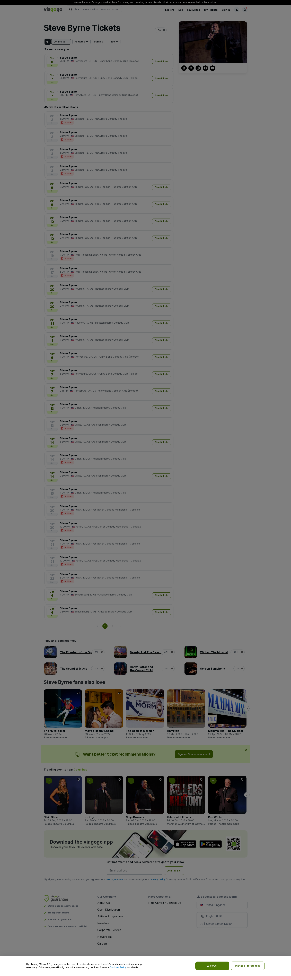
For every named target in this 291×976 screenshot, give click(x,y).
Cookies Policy (118, 967)
